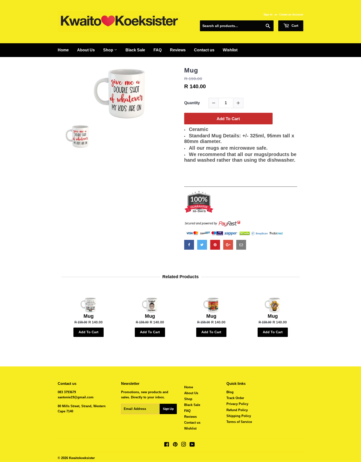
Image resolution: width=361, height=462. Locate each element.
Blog (230, 392)
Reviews (178, 50)
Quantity (192, 103)
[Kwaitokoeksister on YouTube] (192, 445)
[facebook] (189, 245)
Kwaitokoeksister (82, 458)
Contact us (204, 50)
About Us (86, 50)
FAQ (157, 50)
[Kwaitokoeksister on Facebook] (166, 445)
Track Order (235, 398)
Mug (191, 70)
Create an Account (291, 14)
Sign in (268, 14)
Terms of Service (239, 422)
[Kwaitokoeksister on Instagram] (183, 445)
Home (63, 50)
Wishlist (230, 50)
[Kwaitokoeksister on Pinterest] (175, 445)
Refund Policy (237, 410)
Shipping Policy (238, 416)
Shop (108, 50)
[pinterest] (215, 245)
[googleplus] (228, 245)
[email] (241, 245)
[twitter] (202, 245)
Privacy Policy (237, 404)
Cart (294, 26)
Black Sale (135, 50)
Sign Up (168, 409)
